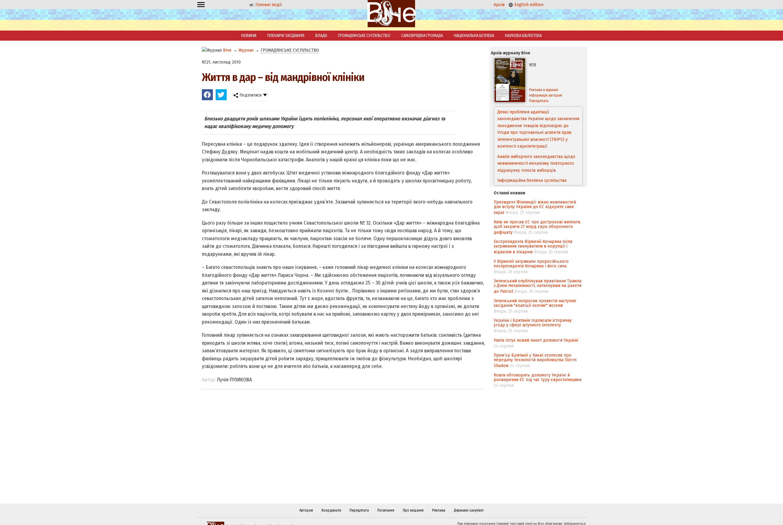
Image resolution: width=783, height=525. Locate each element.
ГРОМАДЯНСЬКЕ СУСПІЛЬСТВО (364, 35)
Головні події (268, 4)
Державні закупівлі (469, 510)
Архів (499, 4)
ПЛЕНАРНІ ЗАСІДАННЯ (285, 35)
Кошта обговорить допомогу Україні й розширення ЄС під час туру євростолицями (537, 377)
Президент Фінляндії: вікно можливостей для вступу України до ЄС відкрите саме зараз (535, 207)
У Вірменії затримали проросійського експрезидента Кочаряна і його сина (531, 264)
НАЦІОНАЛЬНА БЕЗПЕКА (474, 35)
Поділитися (250, 95)
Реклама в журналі (543, 90)
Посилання (385, 510)
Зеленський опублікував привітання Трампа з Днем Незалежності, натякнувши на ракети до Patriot (537, 286)
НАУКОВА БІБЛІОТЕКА (523, 35)
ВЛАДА (321, 35)
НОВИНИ (248, 35)
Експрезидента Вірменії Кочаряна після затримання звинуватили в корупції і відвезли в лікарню (533, 247)
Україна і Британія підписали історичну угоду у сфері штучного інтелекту (533, 323)
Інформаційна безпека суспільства (531, 180)
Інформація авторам (545, 95)
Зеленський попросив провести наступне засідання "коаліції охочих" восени (535, 303)
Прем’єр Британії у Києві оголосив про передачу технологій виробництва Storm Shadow (535, 360)
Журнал (246, 50)
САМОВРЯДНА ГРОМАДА (422, 35)
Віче (227, 50)
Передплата (538, 101)
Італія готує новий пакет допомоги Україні (536, 340)
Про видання (413, 510)
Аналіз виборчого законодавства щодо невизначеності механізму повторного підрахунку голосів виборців (536, 163)
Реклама (438, 510)
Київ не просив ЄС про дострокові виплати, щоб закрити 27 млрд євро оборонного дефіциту (537, 227)
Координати (331, 510)
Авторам (306, 510)
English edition (528, 4)
